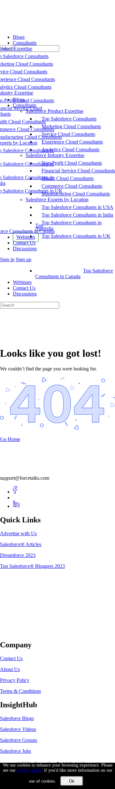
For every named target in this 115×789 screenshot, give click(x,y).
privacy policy (30, 770)
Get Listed (17, 631)
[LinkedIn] (16, 506)
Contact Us (24, 288)
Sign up (23, 259)
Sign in (7, 259)
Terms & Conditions (20, 691)
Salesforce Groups (18, 740)
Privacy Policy (14, 680)
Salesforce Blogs (17, 718)
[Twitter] (16, 497)
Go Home (10, 439)
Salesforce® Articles (20, 544)
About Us (10, 669)
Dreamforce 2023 (17, 555)
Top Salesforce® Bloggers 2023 (32, 566)
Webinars (22, 282)
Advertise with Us (18, 533)
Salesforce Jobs (15, 751)
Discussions (25, 293)
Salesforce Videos (18, 729)
